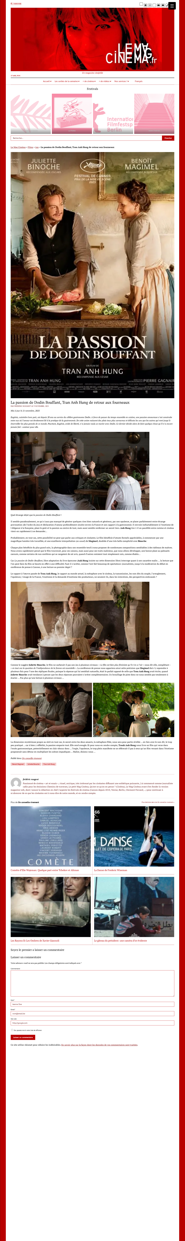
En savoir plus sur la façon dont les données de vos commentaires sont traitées (99, 1044)
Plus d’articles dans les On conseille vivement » (158, 802)
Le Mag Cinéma (18, 147)
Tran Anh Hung (49, 764)
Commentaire (15, 969)
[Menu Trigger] (172, 6)
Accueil (46, 81)
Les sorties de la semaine (66, 81)
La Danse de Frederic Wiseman (110, 870)
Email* (13, 1009)
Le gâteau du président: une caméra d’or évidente (120, 940)
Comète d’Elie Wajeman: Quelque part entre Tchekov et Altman (45, 870)
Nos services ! (120, 81)
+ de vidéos (104, 81)
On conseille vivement (32, 758)
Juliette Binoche (33, 764)
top (37, 147)
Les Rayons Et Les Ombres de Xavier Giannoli (35, 940)
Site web (14, 1019)
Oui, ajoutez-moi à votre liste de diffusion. (27, 1030)
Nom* (12, 1000)
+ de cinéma (88, 81)
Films (30, 147)
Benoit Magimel (18, 764)
